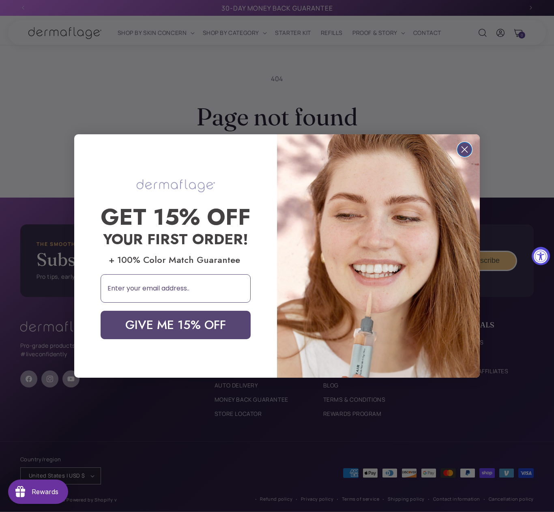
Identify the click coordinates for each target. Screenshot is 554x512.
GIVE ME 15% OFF (175, 324)
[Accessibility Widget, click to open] (541, 256)
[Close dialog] (464, 149)
